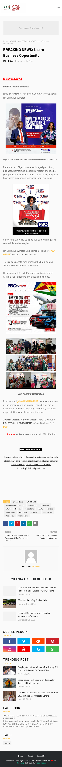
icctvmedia (41, 763)
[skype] (38, 649)
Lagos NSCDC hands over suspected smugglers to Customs (34, 614)
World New (10, 516)
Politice (50, 509)
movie (7, 743)
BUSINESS (31, 502)
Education (45, 505)
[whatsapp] (52, 649)
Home (5, 41)
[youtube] (23, 649)
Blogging (20, 763)
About (30, 756)
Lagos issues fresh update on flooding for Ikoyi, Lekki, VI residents (36, 681)
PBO (5, 426)
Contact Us (41, 756)
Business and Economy (15, 505)
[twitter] (23, 641)
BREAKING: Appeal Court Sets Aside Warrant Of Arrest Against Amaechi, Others (38, 694)
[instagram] (9, 649)
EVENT (8, 509)
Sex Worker (48, 512)
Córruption (32, 505)
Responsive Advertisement (31, 28)
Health (18, 509)
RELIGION (23, 512)
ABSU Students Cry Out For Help (32, 600)
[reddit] (38, 641)
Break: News (18, 502)
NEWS (40, 509)
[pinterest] (52, 641)
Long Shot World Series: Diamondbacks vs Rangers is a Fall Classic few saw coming (37, 589)
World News (15, 41)
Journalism (29, 509)
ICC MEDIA (8, 61)
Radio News (10, 512)
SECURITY (35, 512)
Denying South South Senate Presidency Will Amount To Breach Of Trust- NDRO (38, 669)
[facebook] (9, 641)
